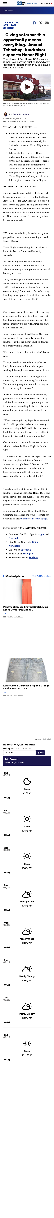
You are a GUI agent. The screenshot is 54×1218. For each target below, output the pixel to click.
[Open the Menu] (4, 3)
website (25, 518)
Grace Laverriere (21, 114)
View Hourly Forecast (14, 763)
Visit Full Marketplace (42, 576)
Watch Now (46, 3)
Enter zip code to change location (17, 749)
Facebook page (39, 518)
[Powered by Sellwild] (47, 739)
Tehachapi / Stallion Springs (11, 25)
